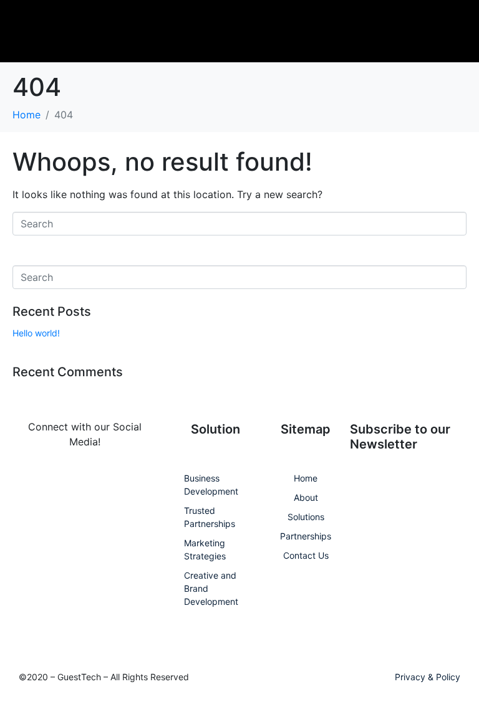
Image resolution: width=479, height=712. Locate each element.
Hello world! (36, 333)
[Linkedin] (63, 482)
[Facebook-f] (29, 482)
